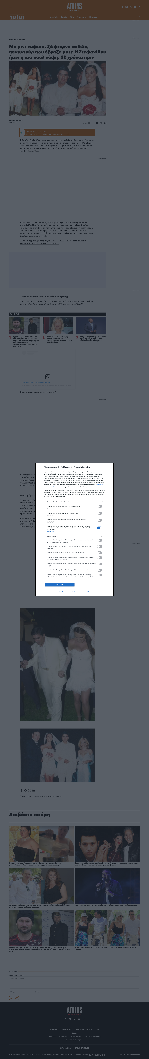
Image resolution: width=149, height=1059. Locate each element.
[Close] (109, 467)
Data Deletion (63, 592)
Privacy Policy (86, 592)
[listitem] (74, 502)
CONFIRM (60, 585)
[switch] (99, 506)
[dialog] (74, 529)
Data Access (74, 592)
